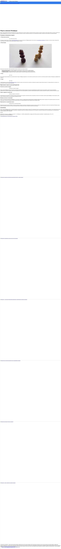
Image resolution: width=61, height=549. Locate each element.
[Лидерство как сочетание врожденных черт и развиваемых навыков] (10, 360)
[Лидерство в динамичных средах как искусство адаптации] (9, 238)
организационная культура (13, 82)
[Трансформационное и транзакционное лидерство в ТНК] (8, 116)
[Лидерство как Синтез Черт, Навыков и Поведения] (13, 299)
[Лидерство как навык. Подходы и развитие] (6, 421)
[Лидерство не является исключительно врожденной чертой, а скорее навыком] (11, 177)
